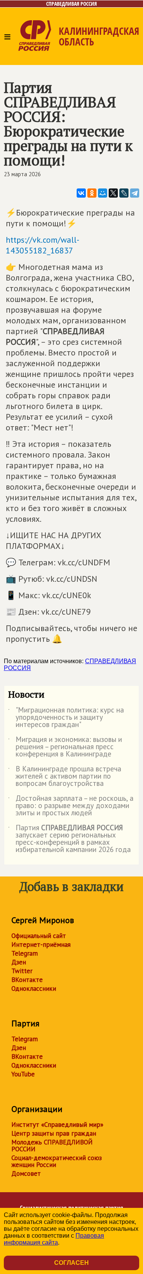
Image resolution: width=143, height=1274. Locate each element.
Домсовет (26, 1173)
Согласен (71, 1262)
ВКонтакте (27, 979)
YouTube (23, 1074)
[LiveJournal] (124, 193)
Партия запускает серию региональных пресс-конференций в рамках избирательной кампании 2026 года (69, 839)
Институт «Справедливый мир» (57, 1124)
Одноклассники (33, 988)
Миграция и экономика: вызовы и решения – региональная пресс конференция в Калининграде (65, 747)
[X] (113, 193)
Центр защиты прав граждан (53, 1133)
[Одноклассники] (91, 193)
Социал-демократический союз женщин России (56, 1161)
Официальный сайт (38, 935)
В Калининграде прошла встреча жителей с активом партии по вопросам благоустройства (64, 776)
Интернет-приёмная (41, 944)
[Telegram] (134, 193)
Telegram (24, 953)
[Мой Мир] (102, 193)
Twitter (21, 970)
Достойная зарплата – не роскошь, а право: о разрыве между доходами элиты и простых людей (70, 806)
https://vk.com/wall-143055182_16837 (42, 245)
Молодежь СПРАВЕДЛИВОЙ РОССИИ (52, 1145)
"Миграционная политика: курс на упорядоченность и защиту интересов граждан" (66, 717)
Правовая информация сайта (54, 1239)
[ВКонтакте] (81, 193)
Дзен (18, 962)
